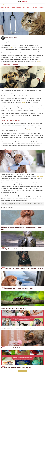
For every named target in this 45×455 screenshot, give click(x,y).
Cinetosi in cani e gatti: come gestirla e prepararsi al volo (17, 288)
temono (38, 61)
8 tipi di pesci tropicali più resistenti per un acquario (16, 367)
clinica (23, 102)
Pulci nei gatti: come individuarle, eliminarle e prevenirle (17, 249)
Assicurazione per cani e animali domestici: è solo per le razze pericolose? (22, 268)
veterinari (11, 47)
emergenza (28, 128)
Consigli (3, 247)
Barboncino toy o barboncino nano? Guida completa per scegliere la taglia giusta (22, 228)
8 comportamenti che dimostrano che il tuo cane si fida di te (18, 328)
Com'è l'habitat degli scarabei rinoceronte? (13, 308)
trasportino (40, 176)
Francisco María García (10, 38)
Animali (2, 4)
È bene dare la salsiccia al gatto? (10, 348)
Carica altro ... (22, 371)
